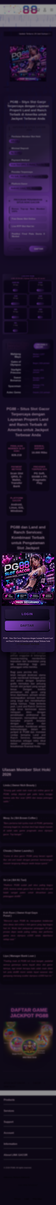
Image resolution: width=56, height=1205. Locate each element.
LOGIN (27, 614)
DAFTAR (27, 625)
